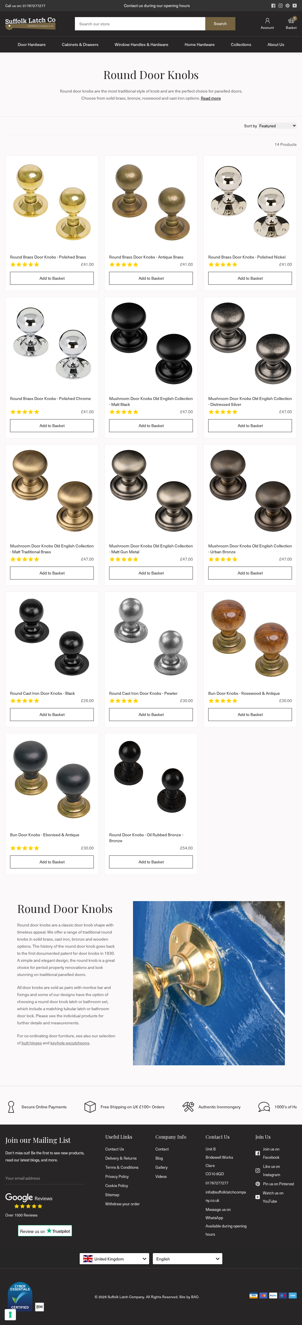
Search (220, 23)
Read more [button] (211, 98)
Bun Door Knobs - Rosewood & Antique (244, 693)
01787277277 (34, 5)
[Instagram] (280, 6)
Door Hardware (32, 44)
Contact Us (114, 1149)
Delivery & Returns (121, 1158)
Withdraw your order (122, 1204)
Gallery (161, 1167)
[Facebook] (273, 6)
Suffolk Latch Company (126, 1296)
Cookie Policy (116, 1185)
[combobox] (114, 1259)
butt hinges (32, 1043)
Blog (159, 1158)
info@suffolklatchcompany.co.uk (226, 1196)
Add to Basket (52, 278)
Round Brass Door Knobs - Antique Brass (146, 257)
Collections (241, 44)
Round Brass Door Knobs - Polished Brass (48, 257)
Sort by (251, 126)
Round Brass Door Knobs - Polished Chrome (50, 398)
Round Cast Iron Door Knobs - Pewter (143, 693)
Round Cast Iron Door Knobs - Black (42, 693)
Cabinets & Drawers (80, 44)
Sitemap (112, 1194)
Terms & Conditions (121, 1167)
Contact (162, 1149)
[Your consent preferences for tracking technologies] (10, 1314)
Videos (161, 1176)
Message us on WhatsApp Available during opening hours (226, 1222)
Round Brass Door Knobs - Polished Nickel (246, 257)
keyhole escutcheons (69, 1043)
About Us (275, 44)
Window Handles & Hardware (141, 44)
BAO (194, 1296)
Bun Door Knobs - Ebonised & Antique (44, 834)
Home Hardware (200, 44)
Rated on (157, 5)
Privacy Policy (117, 1176)
